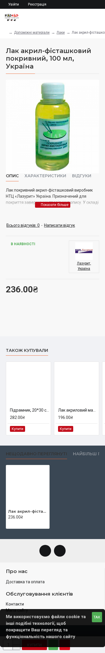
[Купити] (9, 523)
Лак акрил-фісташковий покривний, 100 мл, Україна (27, 511)
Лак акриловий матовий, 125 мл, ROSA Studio (77, 410)
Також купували (27, 350)
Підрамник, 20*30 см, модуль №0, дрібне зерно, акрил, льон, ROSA (29, 410)
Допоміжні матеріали (32, 32)
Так (97, 617)
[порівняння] (44, 429)
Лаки (61, 32)
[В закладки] (38, 429)
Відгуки (81, 175)
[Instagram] (60, 551)
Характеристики (45, 175)
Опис (12, 175)
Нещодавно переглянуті (36, 453)
